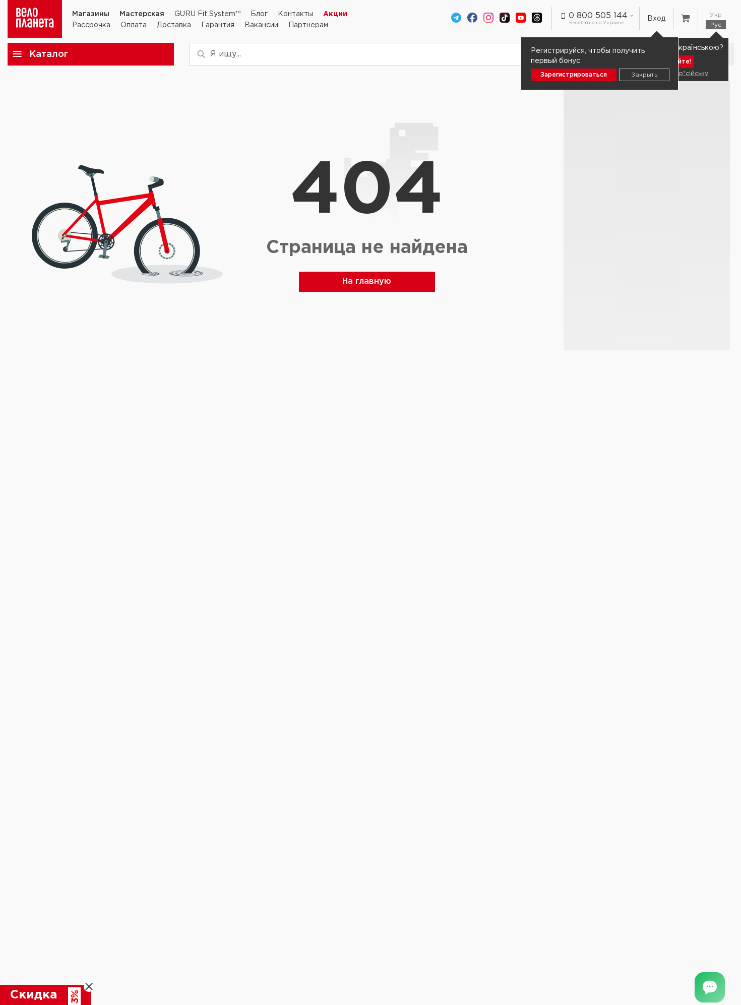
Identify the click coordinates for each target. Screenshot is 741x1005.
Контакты (295, 14)
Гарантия (217, 25)
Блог (259, 14)
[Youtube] (521, 19)
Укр (716, 15)
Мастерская (141, 14)
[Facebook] (472, 19)
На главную (366, 281)
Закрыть (644, 75)
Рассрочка (91, 25)
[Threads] (537, 19)
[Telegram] (456, 19)
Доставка (174, 25)
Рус (715, 25)
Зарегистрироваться (573, 75)
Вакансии (261, 25)
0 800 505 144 (598, 16)
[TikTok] (505, 19)
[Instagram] (488, 19)
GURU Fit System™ (207, 14)
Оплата (133, 25)
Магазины (90, 14)
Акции (335, 14)
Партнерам (308, 25)
